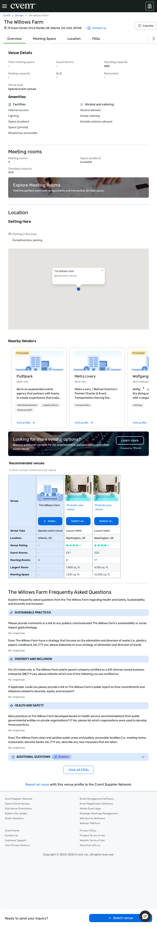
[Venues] (150, 6)
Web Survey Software (92, 818)
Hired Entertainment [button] (27, 405)
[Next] (153, 38)
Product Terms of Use (92, 835)
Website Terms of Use (92, 840)
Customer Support (15, 840)
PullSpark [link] (25, 376)
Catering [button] (137, 405)
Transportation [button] (82, 405)
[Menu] (4, 6)
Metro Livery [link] (85, 376)
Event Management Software (97, 798)
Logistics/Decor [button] (50, 405)
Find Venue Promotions (18, 808)
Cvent (6, 15)
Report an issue (37, 784)
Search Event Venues (17, 803)
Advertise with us (90, 845)
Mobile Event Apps (90, 808)
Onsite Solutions (14, 818)
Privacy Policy (88, 830)
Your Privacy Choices (17, 845)
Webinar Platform (90, 823)
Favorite (148, 25)
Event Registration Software (96, 803)
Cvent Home (12, 830)
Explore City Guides (16, 813)
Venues (19, 15)
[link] (39, 361)
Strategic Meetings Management (99, 813)
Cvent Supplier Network (18, 798)
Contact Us (11, 835)
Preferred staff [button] (24, 410)
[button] (78, 289)
